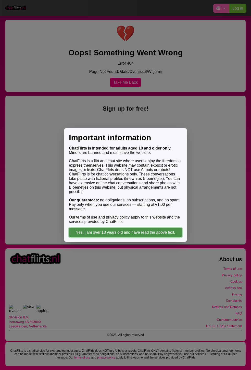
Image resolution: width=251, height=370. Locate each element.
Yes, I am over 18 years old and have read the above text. (125, 232)
